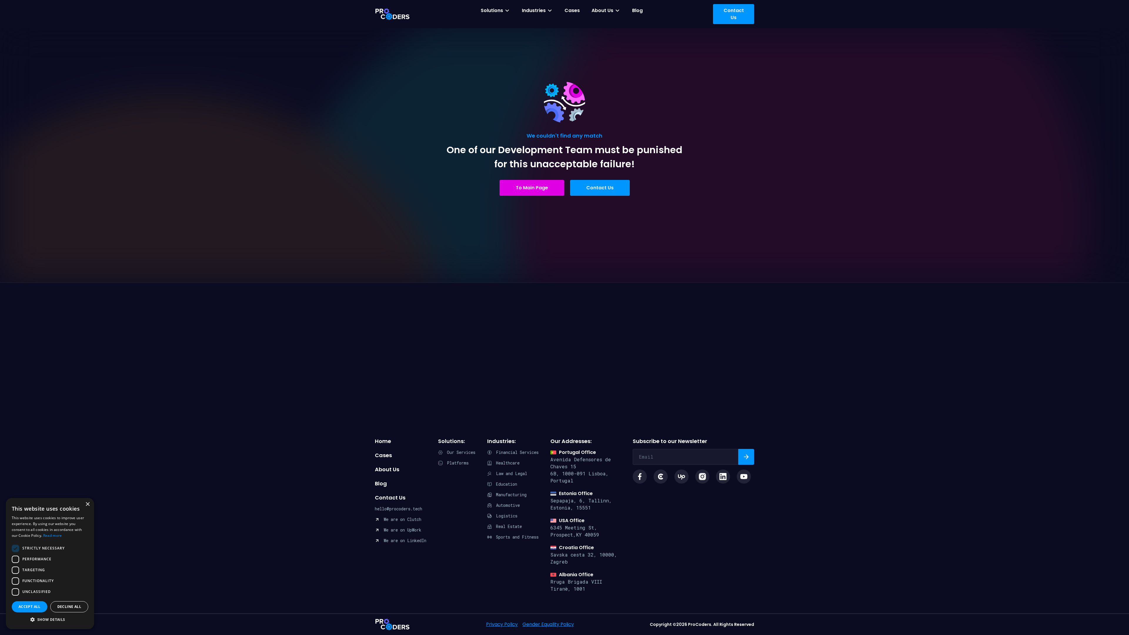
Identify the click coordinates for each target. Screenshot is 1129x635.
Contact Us (600, 187)
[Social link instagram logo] (702, 476)
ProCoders (392, 624)
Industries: (501, 441)
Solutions (492, 10)
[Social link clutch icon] (661, 476)
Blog (637, 10)
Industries (534, 10)
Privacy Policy (502, 624)
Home (383, 441)
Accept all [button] (30, 606)
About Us (602, 10)
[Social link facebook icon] (640, 476)
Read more (52, 535)
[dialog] (50, 563)
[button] (50, 619)
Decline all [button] (69, 606)
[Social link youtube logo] (744, 476)
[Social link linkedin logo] (723, 476)
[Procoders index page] (392, 14)
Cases (572, 10)
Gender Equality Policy (548, 624)
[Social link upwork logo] (681, 476)
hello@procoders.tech (398, 509)
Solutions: (451, 441)
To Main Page (532, 187)
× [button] (87, 504)
